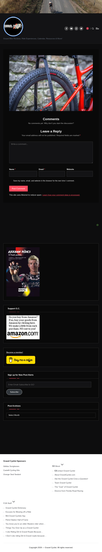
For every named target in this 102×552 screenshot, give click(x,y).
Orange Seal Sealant (12, 474)
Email (42, 169)
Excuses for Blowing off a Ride (18, 512)
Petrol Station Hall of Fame (17, 520)
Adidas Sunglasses (11, 466)
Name (12, 169)
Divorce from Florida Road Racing (69, 491)
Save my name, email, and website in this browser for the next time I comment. (44, 181)
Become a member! (14, 352)
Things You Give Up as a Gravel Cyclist (22, 528)
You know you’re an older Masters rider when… (25, 524)
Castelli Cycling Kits (11, 470)
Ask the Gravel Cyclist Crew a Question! (71, 479)
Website (70, 169)
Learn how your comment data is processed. (61, 195)
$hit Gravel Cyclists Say (15, 516)
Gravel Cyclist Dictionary (16, 508)
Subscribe (14, 392)
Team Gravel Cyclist (63, 483)
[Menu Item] (66, 28)
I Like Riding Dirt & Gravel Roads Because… (24, 532)
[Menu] (97, 28)
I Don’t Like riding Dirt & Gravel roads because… (26, 536)
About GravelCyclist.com (65, 475)
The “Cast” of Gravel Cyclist (66, 487)
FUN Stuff (7, 503)
